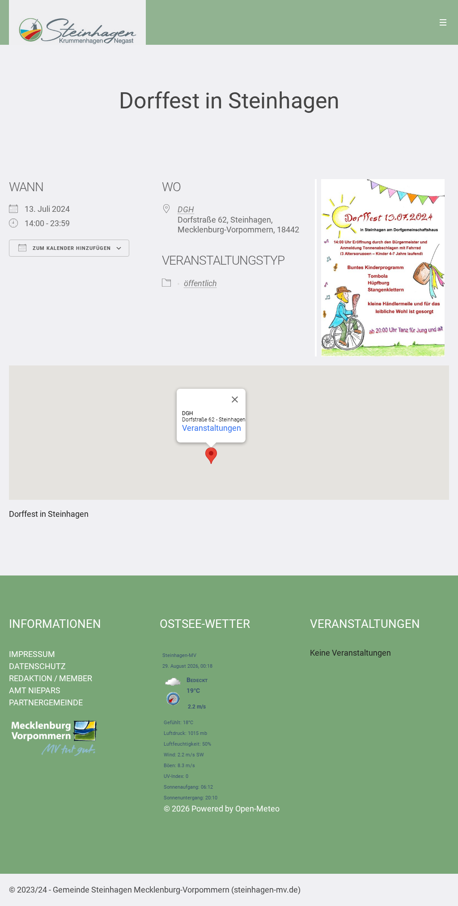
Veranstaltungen (211, 428)
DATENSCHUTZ (37, 666)
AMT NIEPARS (34, 690)
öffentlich (200, 283)
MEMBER (75, 678)
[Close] (235, 399)
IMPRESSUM (32, 654)
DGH (186, 209)
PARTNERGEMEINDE (46, 702)
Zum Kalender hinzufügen (71, 248)
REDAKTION (30, 678)
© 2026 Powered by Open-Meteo (222, 808)
